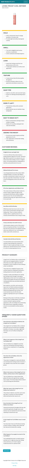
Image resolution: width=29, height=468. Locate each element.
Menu (25, 1)
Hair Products (8, 1)
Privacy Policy (15, 463)
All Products (7, 450)
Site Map (14, 465)
